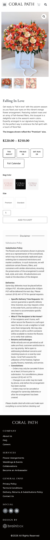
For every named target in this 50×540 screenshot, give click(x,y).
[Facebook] (10, 510)
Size (4, 193)
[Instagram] (5, 510)
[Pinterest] (16, 510)
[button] (4, 4)
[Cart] (38, 4)
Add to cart (25, 220)
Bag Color (7, 175)
